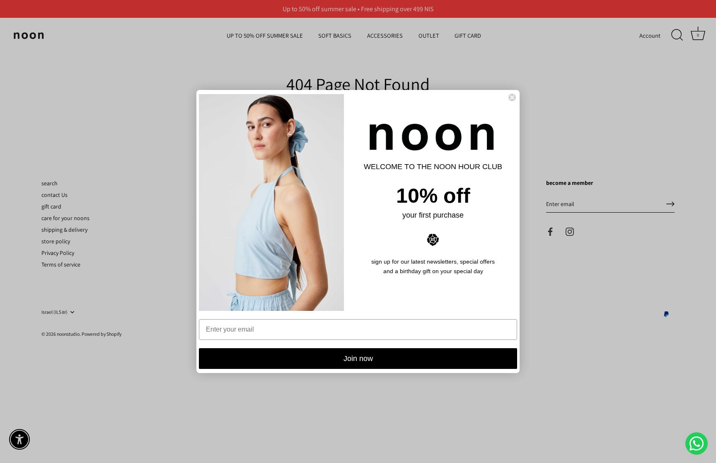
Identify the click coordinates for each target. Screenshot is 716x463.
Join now (358, 358)
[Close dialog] (512, 97)
